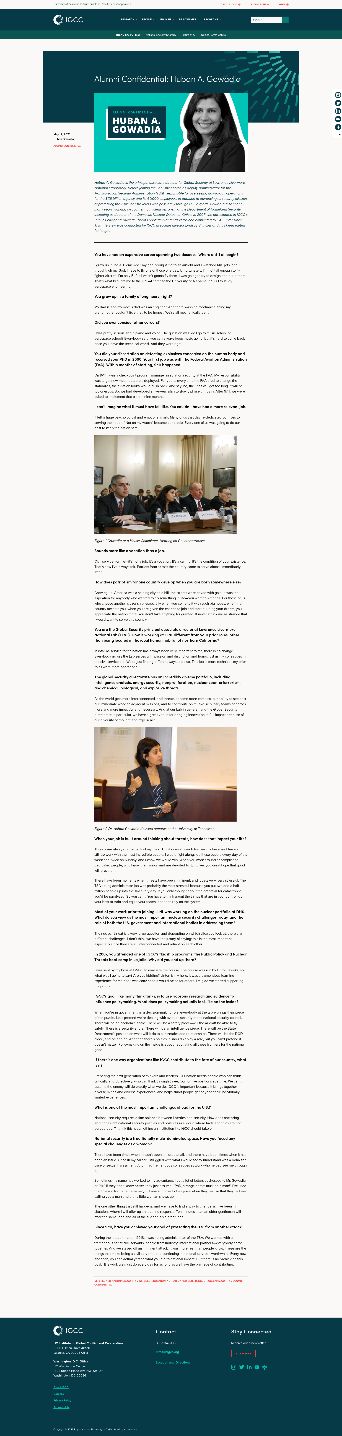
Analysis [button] (165, 19)
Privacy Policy (62, 1400)
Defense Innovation (152, 1281)
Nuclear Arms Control (213, 35)
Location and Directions (173, 1362)
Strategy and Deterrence (186, 1281)
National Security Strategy (161, 35)
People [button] (147, 19)
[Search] (286, 20)
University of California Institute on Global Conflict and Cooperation (92, 4)
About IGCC (61, 1387)
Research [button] (127, 19)
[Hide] (339, 134)
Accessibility (61, 1407)
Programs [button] (211, 19)
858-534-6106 (166, 1343)
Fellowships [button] (187, 19)
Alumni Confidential (67, 146)
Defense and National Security (115, 1281)
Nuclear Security (218, 1281)
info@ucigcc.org (167, 1352)
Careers (58, 1394)
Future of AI (188, 35)
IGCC (68, 20)
